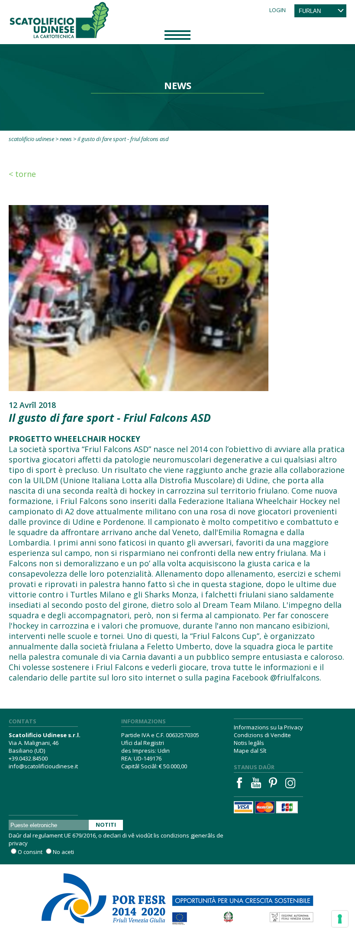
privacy (18, 843)
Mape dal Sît (250, 750)
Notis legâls (249, 743)
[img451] (138, 297)
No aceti (63, 852)
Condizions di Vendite (262, 735)
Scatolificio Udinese (31, 139)
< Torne (22, 174)
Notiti (106, 824)
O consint (30, 852)
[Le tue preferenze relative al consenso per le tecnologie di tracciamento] (340, 919)
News (66, 139)
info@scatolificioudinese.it (43, 766)
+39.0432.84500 (28, 758)
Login (277, 10)
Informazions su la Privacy (268, 727)
